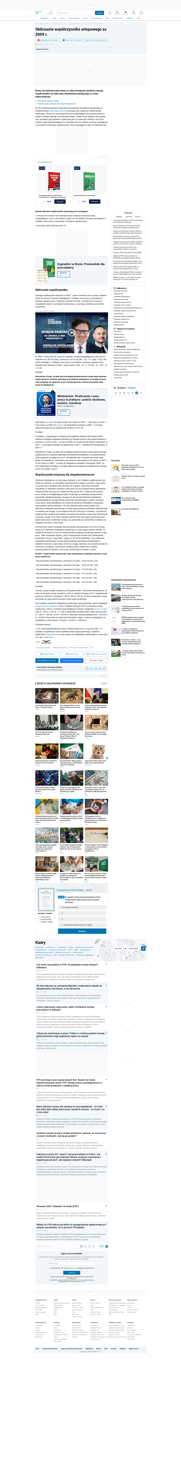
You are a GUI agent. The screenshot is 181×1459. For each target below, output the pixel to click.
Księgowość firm (40, 1300)
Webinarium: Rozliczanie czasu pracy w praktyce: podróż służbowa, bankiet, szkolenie (81, 400)
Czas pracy (117, 331)
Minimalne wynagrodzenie (116, 1328)
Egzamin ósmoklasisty (60, 1339)
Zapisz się (71, 1272)
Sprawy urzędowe (77, 1310)
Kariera (98, 1349)
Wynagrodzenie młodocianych (124, 363)
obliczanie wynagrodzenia (79, 647)
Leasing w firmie (95, 1312)
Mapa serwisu (134, 1349)
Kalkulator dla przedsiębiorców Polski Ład (128, 308)
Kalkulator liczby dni (120, 291)
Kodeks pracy (50, 947)
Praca (74, 1312)
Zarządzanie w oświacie (61, 1334)
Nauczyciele (57, 1330)
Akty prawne (76, 1322)
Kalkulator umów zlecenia (122, 302)
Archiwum (130, 1328)
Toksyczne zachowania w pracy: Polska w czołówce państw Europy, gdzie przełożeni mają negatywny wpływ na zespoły (127, 232)
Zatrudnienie (62, 947)
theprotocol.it (131, 1337)
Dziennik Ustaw (76, 1325)
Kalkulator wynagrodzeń (122, 296)
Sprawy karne (76, 1305)
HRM (76, 950)
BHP (70, 950)
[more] (91, 647)
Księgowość (45, 18)
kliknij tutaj (82, 1281)
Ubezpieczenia (78, 952)
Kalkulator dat (118, 294)
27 (128, 393)
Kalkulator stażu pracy (97, 1334)
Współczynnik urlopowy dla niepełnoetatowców (56, 104)
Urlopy (70, 23)
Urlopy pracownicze (120, 340)
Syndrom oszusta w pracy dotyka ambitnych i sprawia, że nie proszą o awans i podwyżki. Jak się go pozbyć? (128, 243)
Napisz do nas (73, 654)
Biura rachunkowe (115, 1300)
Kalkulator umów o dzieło (122, 305)
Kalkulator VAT (94, 1330)
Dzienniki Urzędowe (78, 1330)
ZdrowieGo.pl (131, 1325)
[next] (106, 1246)
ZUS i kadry (38, 1310)
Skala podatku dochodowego (117, 1337)
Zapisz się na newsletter (99, 654)
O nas (37, 1349)
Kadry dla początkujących (85, 955)
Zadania (37, 1330)
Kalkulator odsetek (96, 1332)
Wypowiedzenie (40, 950)
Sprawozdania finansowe (116, 1312)
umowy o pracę (100, 609)
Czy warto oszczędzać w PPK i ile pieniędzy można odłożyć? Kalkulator (128, 221)
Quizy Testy (118, 377)
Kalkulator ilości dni (96, 1328)
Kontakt (113, 1349)
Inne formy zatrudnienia (43, 955)
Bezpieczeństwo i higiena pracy (124, 343)
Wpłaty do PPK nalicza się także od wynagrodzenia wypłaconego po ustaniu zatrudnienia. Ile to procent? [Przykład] (126, 257)
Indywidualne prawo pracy (59, 23)
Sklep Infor (75, 1314)
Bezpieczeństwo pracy (66, 955)
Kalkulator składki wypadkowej (124, 316)
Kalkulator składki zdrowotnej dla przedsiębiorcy (125, 312)
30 (141, 393)
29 (136, 393)
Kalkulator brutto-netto (121, 299)
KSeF (138, 18)
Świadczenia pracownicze (84, 947)
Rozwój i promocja (40, 1332)
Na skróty (130, 1322)
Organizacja (39, 1325)
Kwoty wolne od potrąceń (122, 352)
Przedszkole (57, 1325)
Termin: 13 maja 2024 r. (66, 406)
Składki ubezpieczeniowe (116, 1330)
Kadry (54, 18)
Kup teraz (60, 201)
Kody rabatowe (131, 1330)
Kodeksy (74, 1337)
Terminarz (121, 387)
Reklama (123, 1349)
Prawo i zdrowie (77, 1316)
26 (124, 393)
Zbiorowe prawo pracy (62, 952)
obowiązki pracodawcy (60, 647)
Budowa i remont (132, 1310)
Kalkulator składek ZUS (122, 319)
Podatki (37, 1303)
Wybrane (137, 216)
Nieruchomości (118, 18)
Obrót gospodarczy (41, 1307)
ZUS (55, 955)
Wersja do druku (48, 654)
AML (110, 1314)
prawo (60, 425)
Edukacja (130, 18)
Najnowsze (128, 216)
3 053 (101, 1246)
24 (116, 393)
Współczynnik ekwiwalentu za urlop (126, 355)
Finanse (129, 1307)
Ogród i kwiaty (131, 1312)
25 (120, 393)
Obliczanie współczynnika (47, 101)
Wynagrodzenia (119, 337)
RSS (106, 1349)
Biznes (62, 18)
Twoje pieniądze (96, 18)
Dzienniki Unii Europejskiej (80, 1332)
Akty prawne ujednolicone (79, 1334)
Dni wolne (115, 460)
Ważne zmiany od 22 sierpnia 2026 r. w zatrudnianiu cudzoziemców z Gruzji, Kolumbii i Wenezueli (126, 268)
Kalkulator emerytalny (121, 322)
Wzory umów (131, 1332)
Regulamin (89, 1349)
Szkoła (56, 1328)
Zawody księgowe (40, 1312)
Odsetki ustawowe (114, 1334)
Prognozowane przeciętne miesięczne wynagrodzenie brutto (126, 373)
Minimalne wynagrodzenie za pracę (126, 358)
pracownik (49, 422)
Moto (107, 18)
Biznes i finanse (95, 1303)
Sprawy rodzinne (77, 1303)
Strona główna (39, 23)
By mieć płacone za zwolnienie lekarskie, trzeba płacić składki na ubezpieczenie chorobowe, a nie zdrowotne (127, 227)
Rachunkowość (39, 1305)
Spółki (92, 1305)
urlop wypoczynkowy (58, 111)
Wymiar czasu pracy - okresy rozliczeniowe (128, 366)
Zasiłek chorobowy (120, 369)
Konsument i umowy (78, 1307)
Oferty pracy (39, 957)
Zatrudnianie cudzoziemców (123, 579)
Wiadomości (39, 947)
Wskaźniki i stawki (115, 1322)
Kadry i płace (39, 1334)
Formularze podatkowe (134, 1334)
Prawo (85, 18)
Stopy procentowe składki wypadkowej (127, 349)
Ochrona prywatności (50, 1349)
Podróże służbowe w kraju (116, 1325)
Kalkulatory (121, 288)
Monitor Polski (76, 1328)
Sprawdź (63, 274)
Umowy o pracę (119, 334)
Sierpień (131, 387)
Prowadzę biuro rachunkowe (117, 1305)
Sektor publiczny (73, 18)
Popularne (119, 216)
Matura (56, 1337)
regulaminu (72, 1268)
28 (132, 393)
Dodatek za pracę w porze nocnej (125, 361)
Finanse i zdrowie (95, 1314)
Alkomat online (119, 325)
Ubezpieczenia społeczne (57, 950)
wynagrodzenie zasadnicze (46, 606)
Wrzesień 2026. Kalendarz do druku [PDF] (127, 252)
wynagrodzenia (51, 634)
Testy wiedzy (57, 1341)
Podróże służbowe (114, 1332)
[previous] (81, 1246)
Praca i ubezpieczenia (97, 1307)
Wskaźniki (121, 346)
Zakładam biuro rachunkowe (117, 1303)
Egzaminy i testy (58, 1332)
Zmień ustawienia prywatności (71, 1349)
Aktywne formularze (126, 328)
